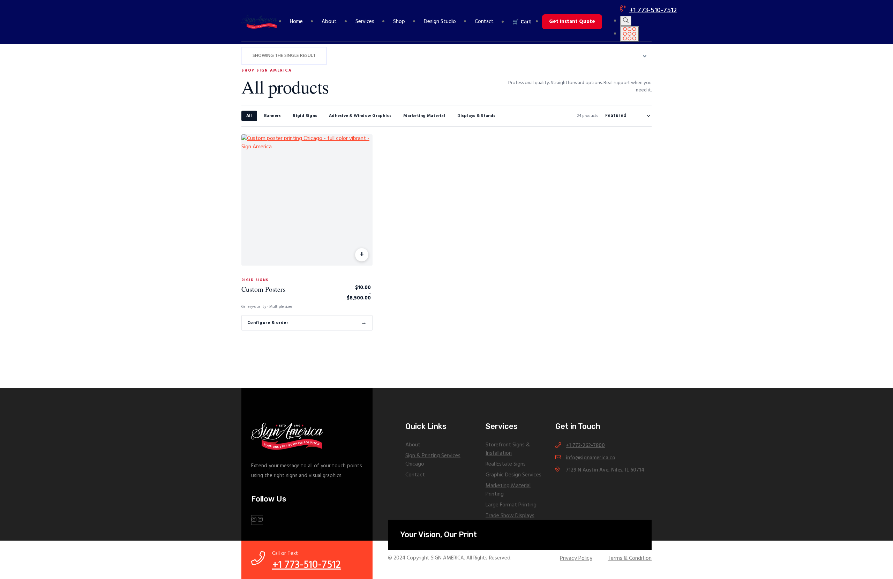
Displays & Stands (476, 115)
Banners (272, 115)
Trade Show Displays (510, 515)
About (329, 21)
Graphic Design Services (513, 475)
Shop (399, 21)
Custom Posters (263, 289)
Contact (484, 21)
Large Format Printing (511, 505)
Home (296, 21)
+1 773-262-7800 (585, 445)
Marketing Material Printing (508, 490)
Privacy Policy (576, 558)
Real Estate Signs (506, 464)
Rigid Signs (305, 115)
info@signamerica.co (590, 458)
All (249, 115)
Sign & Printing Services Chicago (432, 460)
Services (364, 21)
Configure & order (307, 322)
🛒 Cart (521, 22)
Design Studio (440, 21)
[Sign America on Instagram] (257, 520)
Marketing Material (424, 115)
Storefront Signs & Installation (508, 449)
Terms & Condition (630, 558)
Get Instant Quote (572, 21)
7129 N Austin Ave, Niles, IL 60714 (605, 470)
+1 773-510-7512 (653, 10)
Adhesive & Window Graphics (360, 115)
